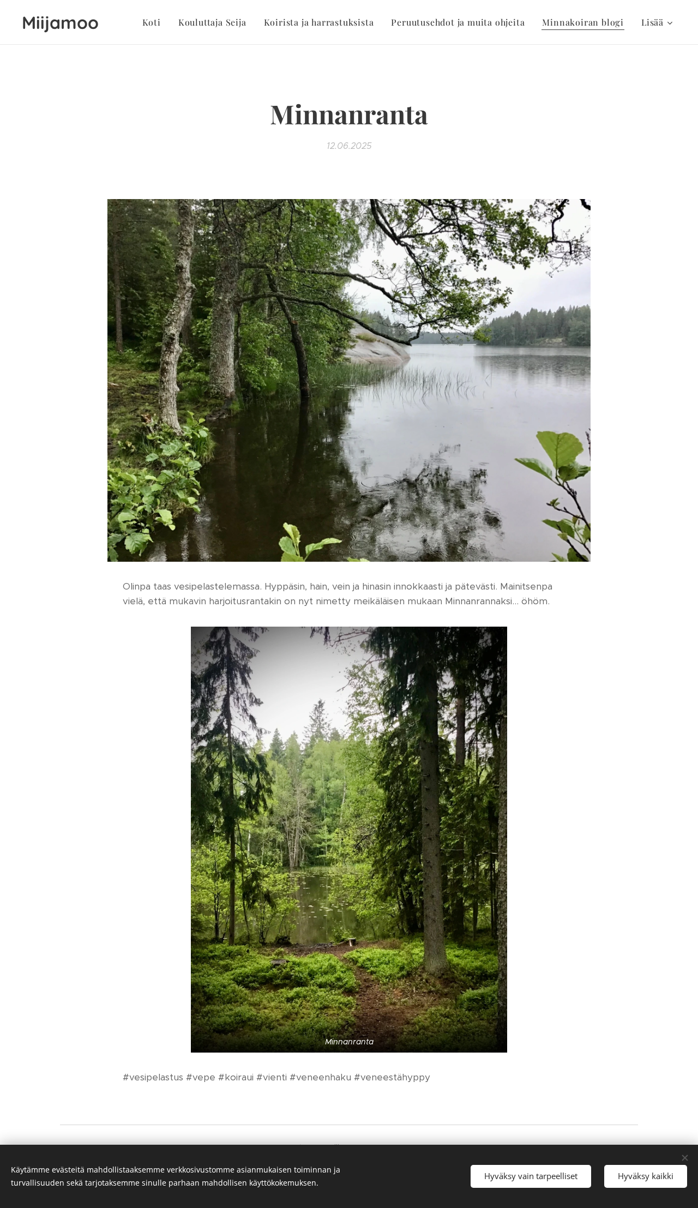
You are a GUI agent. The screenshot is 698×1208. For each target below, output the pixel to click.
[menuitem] (155, 22)
